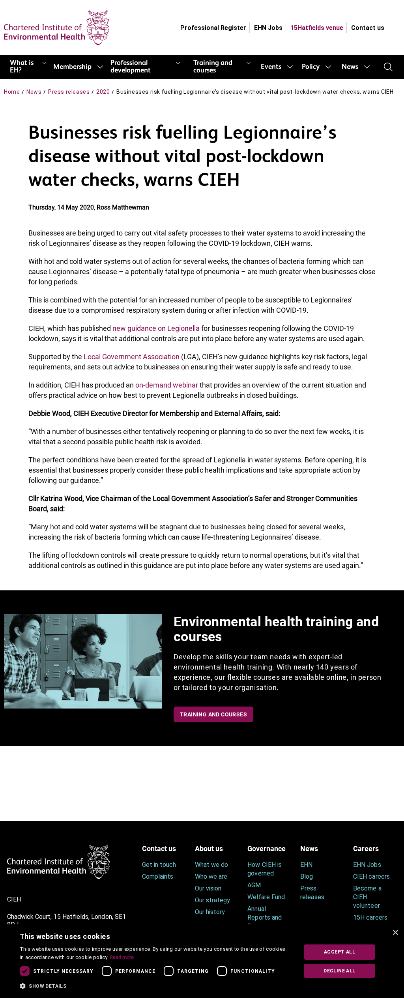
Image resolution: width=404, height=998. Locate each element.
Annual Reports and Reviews (264, 917)
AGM (254, 885)
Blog (306, 876)
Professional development (130, 66)
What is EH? (22, 66)
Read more (122, 957)
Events (271, 66)
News (350, 66)
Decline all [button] (339, 971)
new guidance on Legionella (156, 328)
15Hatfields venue (316, 28)
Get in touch (159, 864)
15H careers (370, 917)
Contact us (367, 28)
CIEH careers (371, 876)
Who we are (211, 876)
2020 (103, 92)
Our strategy (212, 900)
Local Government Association (132, 356)
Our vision (208, 888)
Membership (72, 66)
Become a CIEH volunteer (367, 897)
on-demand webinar (166, 385)
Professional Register (213, 28)
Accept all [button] (339, 952)
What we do (211, 864)
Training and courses (212, 66)
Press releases (69, 92)
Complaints (158, 876)
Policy (311, 66)
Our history (210, 912)
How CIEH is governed (264, 869)
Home (12, 92)
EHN (306, 864)
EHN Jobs (268, 28)
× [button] (395, 933)
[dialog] (202, 961)
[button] (155, 986)
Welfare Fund (266, 897)
